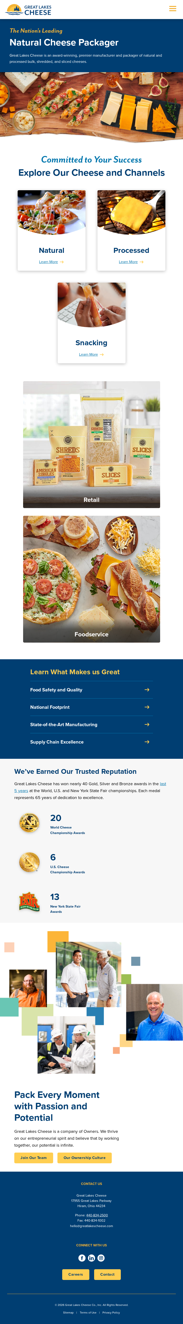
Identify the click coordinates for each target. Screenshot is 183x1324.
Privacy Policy (111, 1312)
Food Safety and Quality (56, 689)
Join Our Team (33, 1157)
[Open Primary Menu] (172, 9)
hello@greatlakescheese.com (91, 1226)
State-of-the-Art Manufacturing (63, 724)
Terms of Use (88, 1312)
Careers (75, 1274)
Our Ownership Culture (85, 1157)
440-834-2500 (97, 1215)
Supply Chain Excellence (57, 741)
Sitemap (68, 1312)
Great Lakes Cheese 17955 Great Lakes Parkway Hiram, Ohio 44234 (91, 1201)
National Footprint (50, 707)
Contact (107, 1274)
